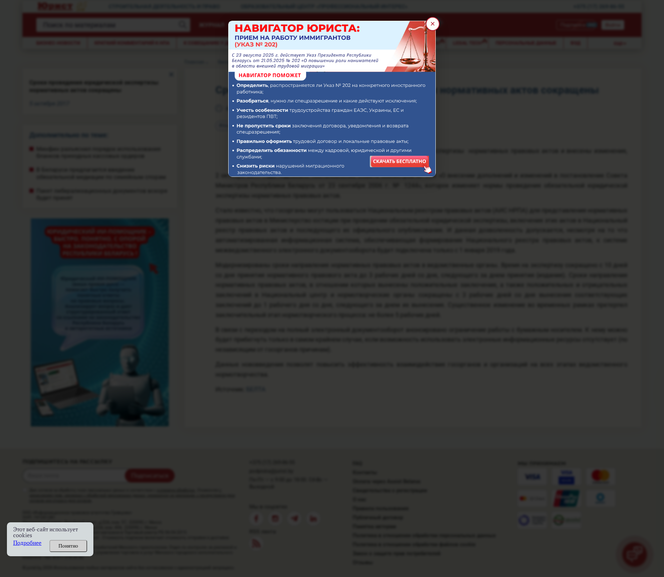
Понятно (68, 546)
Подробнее (27, 543)
